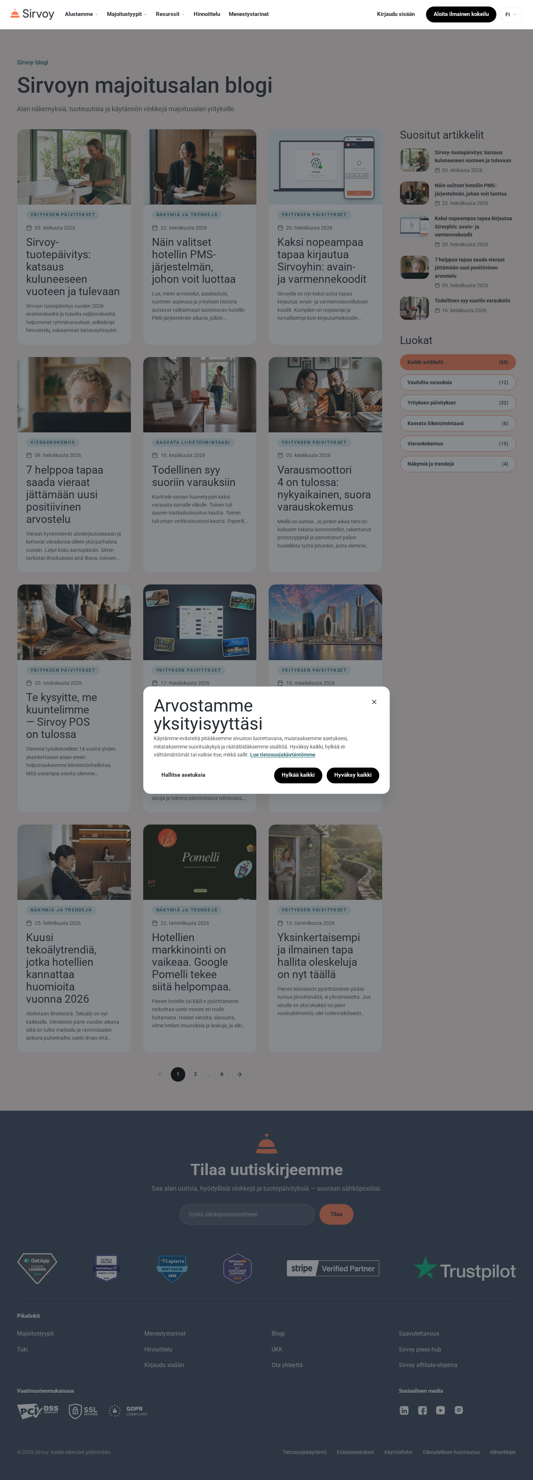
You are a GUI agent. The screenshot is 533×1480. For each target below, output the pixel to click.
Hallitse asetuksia (183, 775)
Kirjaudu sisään (396, 14)
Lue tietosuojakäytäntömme (282, 755)
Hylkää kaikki (298, 775)
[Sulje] (374, 702)
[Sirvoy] (32, 14)
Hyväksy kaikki (353, 775)
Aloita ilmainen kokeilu (461, 14)
